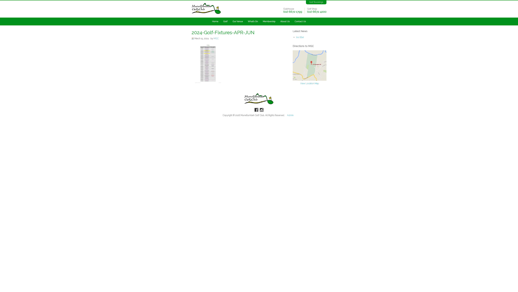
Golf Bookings (316, 2)
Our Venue (238, 21)
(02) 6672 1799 (292, 11)
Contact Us (300, 21)
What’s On (253, 21)
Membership (269, 21)
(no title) (300, 37)
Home (215, 21)
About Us (285, 21)
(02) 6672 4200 (316, 11)
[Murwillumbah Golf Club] (206, 14)
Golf (225, 21)
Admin (290, 115)
